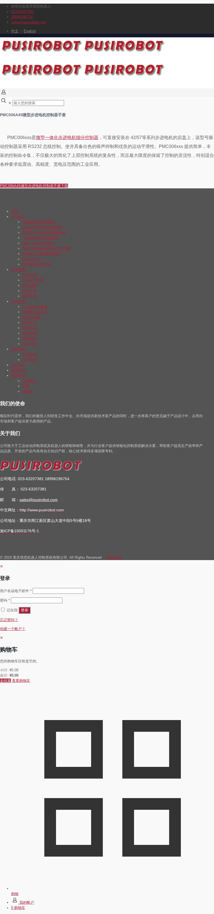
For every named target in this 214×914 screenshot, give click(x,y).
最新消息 (18, 349)
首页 (14, 211)
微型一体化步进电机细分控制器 (67, 137)
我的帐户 (29, 381)
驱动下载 (29, 296)
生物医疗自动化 (35, 312)
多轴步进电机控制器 (38, 222)
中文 (14, 31)
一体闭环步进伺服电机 (40, 238)
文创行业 (29, 344)
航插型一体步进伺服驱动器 (44, 232)
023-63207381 (22, 11)
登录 (24, 610)
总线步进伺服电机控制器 (42, 227)
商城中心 (18, 375)
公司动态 (29, 360)
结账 (26, 386)
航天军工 (29, 322)
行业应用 (18, 301)
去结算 (5, 681)
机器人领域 (31, 317)
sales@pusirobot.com (28, 22)
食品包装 (29, 333)
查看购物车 (21, 681)
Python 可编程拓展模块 (41, 254)
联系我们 (18, 370)
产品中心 (18, 217)
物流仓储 (29, 328)
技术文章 (29, 275)
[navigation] (107, 659)
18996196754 (22, 17)
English (30, 31)
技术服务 (18, 270)
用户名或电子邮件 (15, 591)
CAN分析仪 (31, 259)
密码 (5, 600)
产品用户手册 (33, 280)
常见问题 (29, 285)
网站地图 (114, 557)
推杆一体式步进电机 (38, 243)
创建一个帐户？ (12, 629)
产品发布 (29, 354)
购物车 (27, 391)
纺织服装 (29, 338)
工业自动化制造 (35, 307)
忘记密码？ (9, 620)
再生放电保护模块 (36, 264)
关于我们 (18, 365)
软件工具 (29, 291)
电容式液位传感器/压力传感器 (46, 248)
